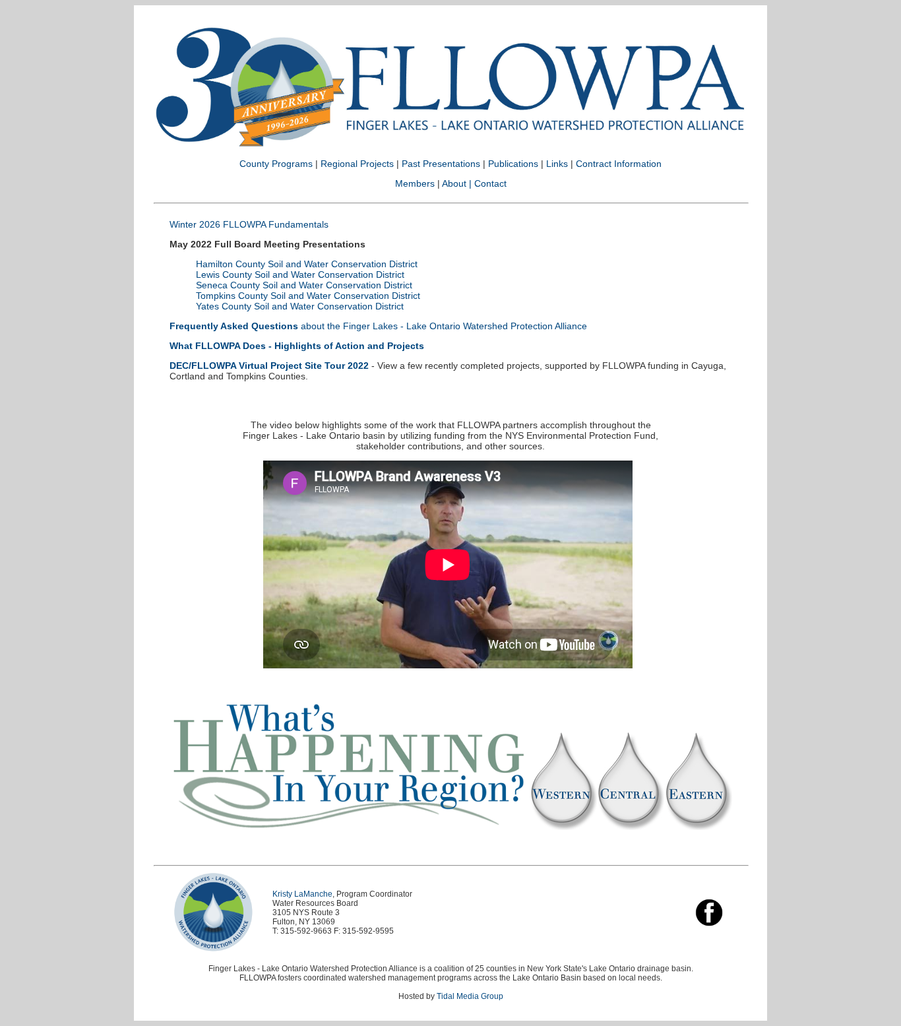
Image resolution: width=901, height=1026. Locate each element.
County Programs (276, 163)
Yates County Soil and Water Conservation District (300, 306)
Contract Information (619, 163)
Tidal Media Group (470, 996)
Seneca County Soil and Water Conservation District (304, 285)
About (454, 183)
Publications (514, 163)
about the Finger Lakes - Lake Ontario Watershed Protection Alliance (378, 326)
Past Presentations (441, 163)
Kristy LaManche (302, 894)
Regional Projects (357, 163)
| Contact (488, 183)
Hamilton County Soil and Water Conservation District (307, 264)
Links (557, 163)
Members (415, 183)
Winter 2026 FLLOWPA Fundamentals (249, 224)
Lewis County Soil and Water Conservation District (300, 274)
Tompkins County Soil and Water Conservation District (308, 295)
